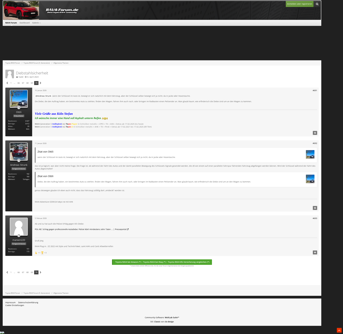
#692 (315, 143)
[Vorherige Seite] (7, 83)
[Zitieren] (315, 133)
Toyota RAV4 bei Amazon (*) (128, 262)
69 (32, 83)
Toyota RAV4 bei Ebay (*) (154, 262)
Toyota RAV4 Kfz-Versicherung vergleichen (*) (188, 262)
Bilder (10, 126)
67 (23, 83)
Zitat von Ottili (45, 151)
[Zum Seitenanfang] (339, 330)
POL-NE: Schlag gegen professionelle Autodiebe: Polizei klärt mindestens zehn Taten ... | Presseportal (80, 229)
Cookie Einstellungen (14, 305)
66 (19, 83)
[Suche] (317, 4)
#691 (315, 90)
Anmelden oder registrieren (299, 4)
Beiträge (11, 124)
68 (27, 83)
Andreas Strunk (44, 96)
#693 (315, 218)
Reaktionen (12, 121)
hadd (21, 77)
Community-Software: (162, 317)
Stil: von (162, 321)
